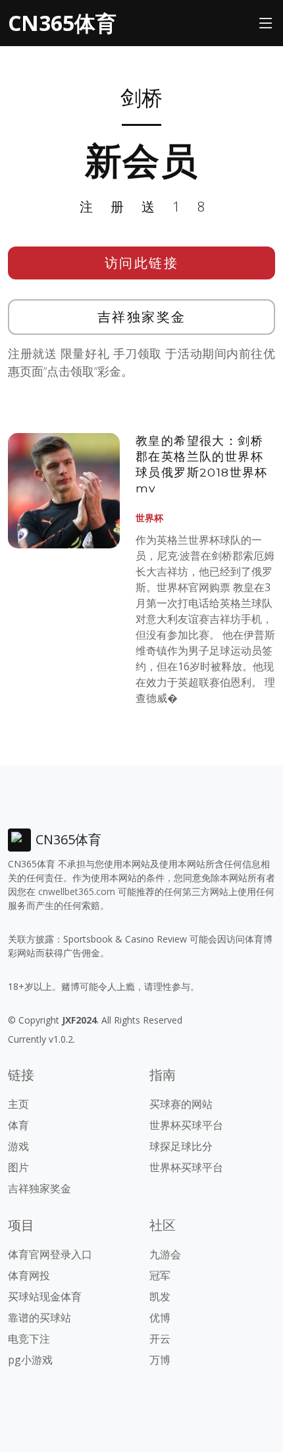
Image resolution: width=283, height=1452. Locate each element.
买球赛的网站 (181, 1104)
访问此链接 (142, 263)
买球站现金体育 (45, 1296)
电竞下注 (29, 1338)
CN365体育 (62, 23)
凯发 (159, 1296)
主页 (18, 1104)
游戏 (18, 1146)
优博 (159, 1317)
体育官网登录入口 (50, 1254)
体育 (18, 1125)
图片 (18, 1167)
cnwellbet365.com (76, 891)
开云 (159, 1338)
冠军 (159, 1275)
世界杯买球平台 (186, 1125)
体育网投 (29, 1275)
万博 (159, 1359)
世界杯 (149, 517)
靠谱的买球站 (39, 1317)
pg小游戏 (30, 1359)
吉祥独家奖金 (141, 317)
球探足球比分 (181, 1146)
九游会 (165, 1254)
